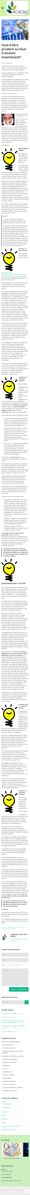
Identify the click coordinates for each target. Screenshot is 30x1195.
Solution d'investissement (8, 1130)
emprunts (15, 927)
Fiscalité (4, 1101)
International (5, 1112)
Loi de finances (6, 1107)
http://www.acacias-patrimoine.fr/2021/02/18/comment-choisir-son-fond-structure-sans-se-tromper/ (14, 274)
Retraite (4, 1122)
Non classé (5, 1119)
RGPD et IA (5, 1017)
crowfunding (9, 927)
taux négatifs (13, 928)
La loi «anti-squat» (6, 1031)
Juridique (4, 1115)
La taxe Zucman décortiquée (9, 1013)
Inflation (19, 927)
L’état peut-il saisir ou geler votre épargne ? (13, 1026)
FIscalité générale (7, 1104)
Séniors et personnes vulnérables (10, 1126)
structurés (7, 928)
